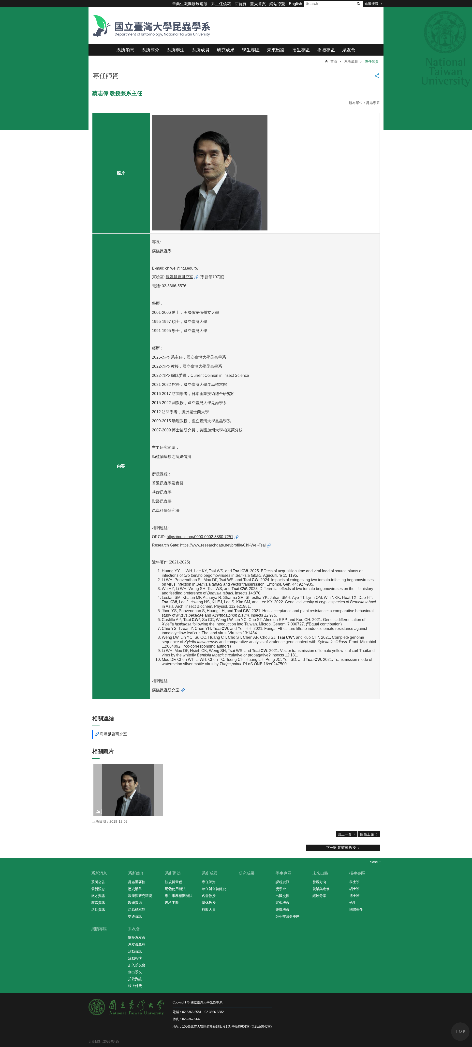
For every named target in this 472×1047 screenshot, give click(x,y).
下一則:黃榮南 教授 (341, 848)
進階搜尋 (371, 4)
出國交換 (282, 896)
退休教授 (209, 903)
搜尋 (358, 4)
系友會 (348, 49)
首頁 (333, 61)
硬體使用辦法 (175, 889)
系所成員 (200, 49)
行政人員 (209, 909)
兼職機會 (282, 909)
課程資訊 (282, 882)
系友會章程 (136, 944)
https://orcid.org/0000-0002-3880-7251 (200, 537)
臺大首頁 (258, 4)
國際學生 (356, 909)
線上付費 (135, 986)
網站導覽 (277, 4)
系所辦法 (175, 49)
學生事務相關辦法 (178, 896)
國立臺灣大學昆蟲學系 (149, 26)
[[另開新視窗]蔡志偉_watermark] (128, 790)
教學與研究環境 (140, 896)
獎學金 (281, 889)
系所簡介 (150, 49)
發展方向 (319, 882)
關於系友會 (136, 938)
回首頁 (240, 4)
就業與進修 (321, 889)
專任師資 (372, 61)
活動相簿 (135, 958)
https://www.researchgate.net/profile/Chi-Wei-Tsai (223, 545)
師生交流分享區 (288, 916)
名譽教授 (209, 896)
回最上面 (367, 834)
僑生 (352, 903)
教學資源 (135, 903)
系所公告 (98, 882)
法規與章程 (173, 882)
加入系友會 (136, 965)
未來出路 (276, 49)
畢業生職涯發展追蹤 (189, 4)
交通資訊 (135, 916)
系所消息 (125, 49)
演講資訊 (98, 903)
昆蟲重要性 (136, 882)
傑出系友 (135, 972)
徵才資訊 (98, 896)
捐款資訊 (135, 979)
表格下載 (172, 903)
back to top (460, 1031)
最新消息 (98, 889)
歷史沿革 (135, 889)
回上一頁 (345, 834)
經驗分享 (319, 896)
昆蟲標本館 (136, 909)
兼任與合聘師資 (214, 889)
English (295, 4)
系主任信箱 (221, 4)
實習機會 (282, 903)
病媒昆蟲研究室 (179, 277)
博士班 (354, 896)
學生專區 (251, 49)
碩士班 (354, 889)
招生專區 (301, 49)
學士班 (354, 882)
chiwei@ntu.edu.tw (181, 268)
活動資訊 (98, 909)
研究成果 (226, 49)
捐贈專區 (326, 49)
